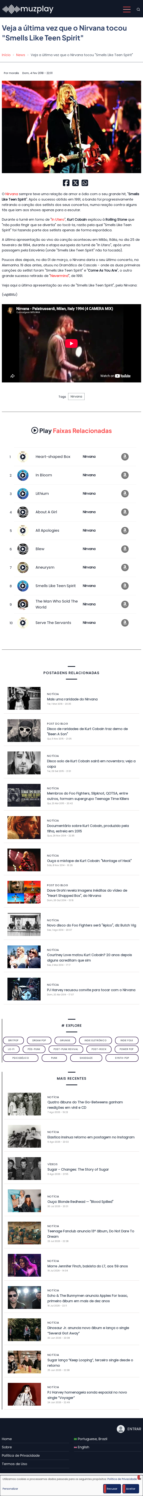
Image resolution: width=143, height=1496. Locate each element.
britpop (13, 1040)
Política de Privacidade (21, 1455)
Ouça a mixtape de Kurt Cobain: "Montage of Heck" (89, 860)
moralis (14, 73)
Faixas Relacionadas (75, 430)
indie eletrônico (96, 1040)
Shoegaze (86, 1058)
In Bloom (44, 475)
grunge (65, 1040)
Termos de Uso (14, 1464)
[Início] (28, 9)
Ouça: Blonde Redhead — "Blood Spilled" (80, 1201)
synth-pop (122, 1058)
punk (54, 1058)
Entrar (134, 1429)
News (20, 55)
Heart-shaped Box (53, 456)
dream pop (39, 1040)
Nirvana (76, 396)
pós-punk (34, 1049)
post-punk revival (66, 1049)
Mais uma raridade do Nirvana (72, 699)
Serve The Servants (53, 622)
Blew (40, 548)
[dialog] (71, 1485)
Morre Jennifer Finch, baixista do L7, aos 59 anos (87, 1266)
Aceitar (130, 1489)
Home (7, 1439)
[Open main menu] (127, 9)
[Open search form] (138, 9)
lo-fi (11, 1049)
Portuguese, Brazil (92, 1439)
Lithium (42, 493)
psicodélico (20, 1058)
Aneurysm (45, 567)
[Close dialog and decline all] (140, 1477)
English (83, 1447)
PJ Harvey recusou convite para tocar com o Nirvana (91, 990)
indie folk (126, 1040)
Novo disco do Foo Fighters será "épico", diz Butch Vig (91, 925)
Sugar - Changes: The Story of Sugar (78, 1169)
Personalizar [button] (10, 1489)
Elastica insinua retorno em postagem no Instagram (91, 1137)
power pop (127, 1049)
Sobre (7, 1447)
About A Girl (46, 512)
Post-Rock (99, 1049)
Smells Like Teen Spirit (56, 585)
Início (6, 55)
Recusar (112, 1489)
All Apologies (47, 530)
